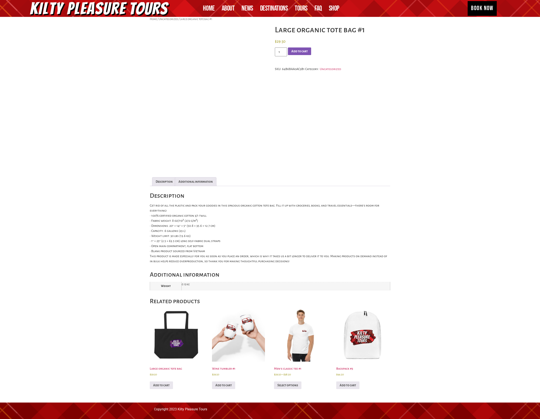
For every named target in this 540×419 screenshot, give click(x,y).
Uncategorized (168, 19)
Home (209, 8)
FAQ (318, 8)
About (228, 8)
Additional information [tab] (195, 181)
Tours (301, 8)
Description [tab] (164, 181)
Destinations (274, 8)
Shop (334, 8)
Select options (287, 385)
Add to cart (299, 51)
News (247, 8)
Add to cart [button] (161, 385)
